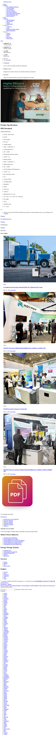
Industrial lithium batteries (6, 586)
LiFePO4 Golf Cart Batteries (10, 537)
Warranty (8, 34)
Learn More (13, 290)
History (8, 22)
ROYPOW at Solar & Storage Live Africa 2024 (15, 409)
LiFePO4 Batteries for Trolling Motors (12, 543)
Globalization (9, 24)
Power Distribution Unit (12, 14)
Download (8, 37)
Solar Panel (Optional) (11, 12)
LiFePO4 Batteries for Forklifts (11, 539)
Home (5, 4)
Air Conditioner (10, 9)
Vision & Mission (10, 20)
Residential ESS (7, 550)
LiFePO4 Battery (10, 8)
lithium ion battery (17, 585)
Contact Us (9, 26)
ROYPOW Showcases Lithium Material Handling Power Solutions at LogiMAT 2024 (25, 348)
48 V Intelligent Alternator (12, 7)
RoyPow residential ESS (6, 585)
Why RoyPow (9, 21)
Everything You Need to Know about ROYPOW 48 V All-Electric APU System (23, 287)
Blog (5, 577)
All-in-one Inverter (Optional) (13, 13)
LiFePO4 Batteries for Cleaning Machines (13, 541)
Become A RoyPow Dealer (12, 29)
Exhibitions (6, 574)
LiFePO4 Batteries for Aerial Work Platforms (14, 540)
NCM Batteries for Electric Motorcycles (13, 544)
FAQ (5, 564)
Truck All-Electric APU (9, 553)
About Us (6, 18)
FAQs (7, 35)
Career (7, 28)
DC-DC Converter (10, 10)
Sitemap (9, 584)
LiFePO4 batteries (34, 585)
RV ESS (5, 554)
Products (6, 5)
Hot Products (4, 584)
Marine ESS (6, 555)
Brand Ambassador (10, 30)
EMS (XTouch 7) (10, 16)
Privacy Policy (9, 38)
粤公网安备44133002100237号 (42, 581)
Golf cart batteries (25, 585)
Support (8, 33)
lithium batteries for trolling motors (47, 585)
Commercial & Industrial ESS (10, 551)
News (5, 17)
